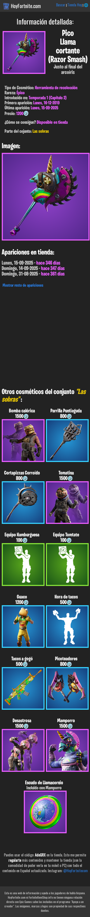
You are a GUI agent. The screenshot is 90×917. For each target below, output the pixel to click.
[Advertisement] (45, 337)
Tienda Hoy (74, 4)
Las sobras (41, 131)
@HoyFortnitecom (75, 870)
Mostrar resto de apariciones (23, 285)
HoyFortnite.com (26, 6)
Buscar (60, 4)
